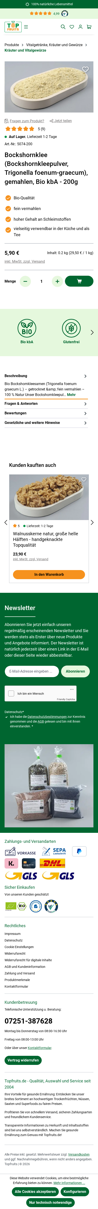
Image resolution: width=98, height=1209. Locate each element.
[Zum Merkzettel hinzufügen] (85, 69)
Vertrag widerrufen (23, 1060)
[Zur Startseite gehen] (13, 26)
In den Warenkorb (49, 574)
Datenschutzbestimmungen (47, 716)
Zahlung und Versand (20, 973)
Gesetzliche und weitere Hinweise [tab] (32, 423)
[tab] (46, 385)
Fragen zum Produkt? (27, 121)
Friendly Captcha (66, 699)
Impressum (13, 934)
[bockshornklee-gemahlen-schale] (49, 87)
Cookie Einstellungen (19, 947)
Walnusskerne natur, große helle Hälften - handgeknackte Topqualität (45, 539)
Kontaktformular (16, 986)
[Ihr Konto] (80, 26)
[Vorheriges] (5, 522)
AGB (41, 721)
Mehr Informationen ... (69, 1183)
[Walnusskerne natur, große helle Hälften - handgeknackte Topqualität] (49, 497)
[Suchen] (63, 26)
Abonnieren (75, 671)
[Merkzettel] (71, 26)
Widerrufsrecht (15, 953)
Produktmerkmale (17, 980)
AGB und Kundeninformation (25, 967)
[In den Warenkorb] (79, 281)
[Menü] (26, 26)
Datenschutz (14, 940)
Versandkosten (79, 1154)
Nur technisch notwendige (50, 1202)
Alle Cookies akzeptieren (35, 1191)
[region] (49, 87)
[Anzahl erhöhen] (57, 281)
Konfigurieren (75, 1191)
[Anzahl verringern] (25, 281)
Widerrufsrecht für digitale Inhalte (28, 960)
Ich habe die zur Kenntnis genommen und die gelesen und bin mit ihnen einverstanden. (47, 721)
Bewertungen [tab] (15, 413)
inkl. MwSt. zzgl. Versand (25, 261)
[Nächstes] (92, 332)
